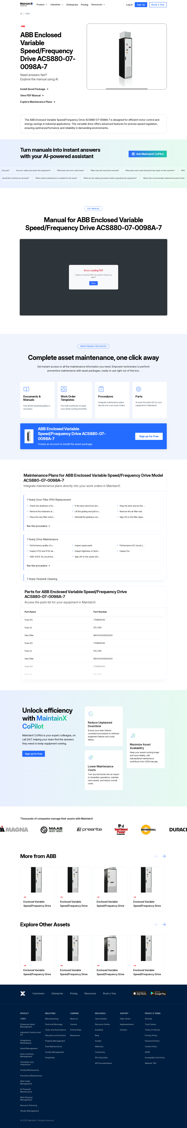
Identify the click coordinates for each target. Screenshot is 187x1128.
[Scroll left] (156, 856)
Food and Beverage (53, 1024)
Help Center (125, 1019)
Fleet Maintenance (53, 1046)
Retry (93, 283)
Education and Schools (55, 1035)
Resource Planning (28, 1105)
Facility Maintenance (29, 1070)
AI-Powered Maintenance (26, 1090)
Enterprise (72, 4)
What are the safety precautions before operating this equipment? (31, 178)
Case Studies (101, 1019)
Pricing (84, 4)
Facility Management (54, 1052)
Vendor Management (29, 1111)
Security (148, 1019)
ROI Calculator (101, 1057)
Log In (129, 4)
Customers (38, 993)
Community (100, 1052)
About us (74, 1019)
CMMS (23, 1019)
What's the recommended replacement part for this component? (90, 178)
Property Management (55, 1041)
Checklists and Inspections (26, 1063)
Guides (98, 1041)
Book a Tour (158, 4)
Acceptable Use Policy (155, 1057)
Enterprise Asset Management (27, 1025)
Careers (73, 1024)
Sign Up (141, 4)
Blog (97, 1035)
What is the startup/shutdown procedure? (138, 178)
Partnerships (75, 1030)
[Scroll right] (164, 856)
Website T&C (150, 1063)
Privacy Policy (151, 1035)
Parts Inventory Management (27, 1055)
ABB (27, 13)
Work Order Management (26, 1082)
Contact (123, 1030)
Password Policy (152, 1041)
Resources (90, 993)
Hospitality (50, 1057)
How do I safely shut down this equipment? (112, 170)
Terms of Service (152, 1030)
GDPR (147, 1052)
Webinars (99, 1046)
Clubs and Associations (55, 1030)
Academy (99, 1030)
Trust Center (150, 1024)
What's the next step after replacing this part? (70, 170)
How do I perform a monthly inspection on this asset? (24, 170)
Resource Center (102, 1024)
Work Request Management (26, 1098)
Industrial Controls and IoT (30, 1033)
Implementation (127, 1024)
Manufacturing (51, 1019)
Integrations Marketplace (25, 1041)
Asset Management (29, 1048)
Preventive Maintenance (31, 1076)
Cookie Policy (151, 1046)
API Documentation (103, 1063)
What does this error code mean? (149, 170)
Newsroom (75, 1035)
